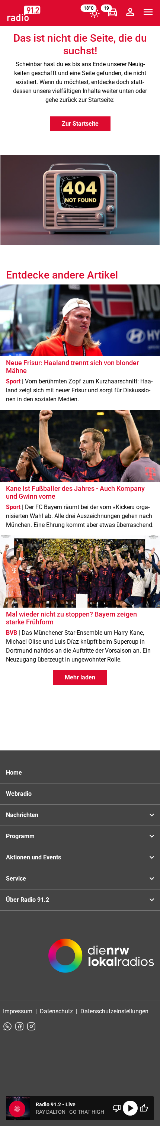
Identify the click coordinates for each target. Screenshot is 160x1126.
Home (14, 772)
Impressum (17, 1011)
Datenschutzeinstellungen (114, 1011)
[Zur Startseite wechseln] (24, 13)
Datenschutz (56, 1011)
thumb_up (143, 1108)
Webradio (19, 793)
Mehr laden (80, 677)
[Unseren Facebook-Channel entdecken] (19, 1026)
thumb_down (116, 1108)
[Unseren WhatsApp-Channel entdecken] (7, 1026)
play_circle (130, 1108)
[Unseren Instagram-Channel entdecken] (31, 1026)
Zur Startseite (80, 123)
